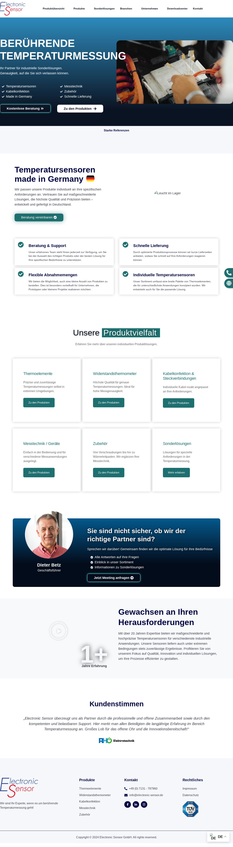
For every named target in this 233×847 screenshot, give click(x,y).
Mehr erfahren (176, 472)
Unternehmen (149, 8)
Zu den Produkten (39, 402)
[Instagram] (144, 804)
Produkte (79, 8)
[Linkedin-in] (136, 804)
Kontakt (198, 8)
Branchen (126, 8)
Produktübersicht (53, 8)
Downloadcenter (177, 8)
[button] (58, 632)
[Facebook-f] (127, 804)
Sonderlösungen (104, 8)
